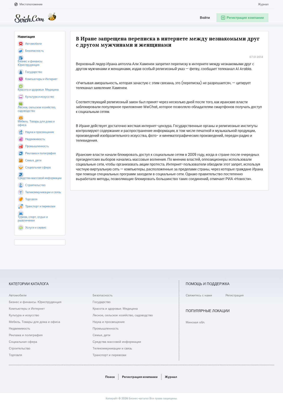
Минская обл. (195, 322)
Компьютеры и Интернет (27, 308)
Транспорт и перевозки (109, 355)
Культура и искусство (24, 315)
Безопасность (103, 295)
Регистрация (235, 295)
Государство (102, 302)
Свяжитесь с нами (199, 295)
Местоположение (30, 4)
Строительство (19, 348)
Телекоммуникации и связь (112, 348)
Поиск (110, 377)
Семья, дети (101, 335)
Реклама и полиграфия (26, 335)
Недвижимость (19, 328)
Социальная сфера (23, 341)
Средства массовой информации (117, 341)
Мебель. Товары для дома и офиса (34, 322)
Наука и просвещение (109, 322)
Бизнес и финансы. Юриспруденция (35, 302)
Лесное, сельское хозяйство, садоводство (123, 315)
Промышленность (106, 328)
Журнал (263, 4)
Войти (205, 17)
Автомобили (18, 295)
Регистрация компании (140, 377)
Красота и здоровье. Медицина (115, 308)
